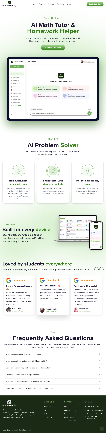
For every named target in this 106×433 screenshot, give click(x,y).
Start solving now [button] (53, 47)
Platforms (51, 4)
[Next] (101, 269)
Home (34, 4)
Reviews (67, 410)
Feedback (67, 414)
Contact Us (48, 417)
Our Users (60, 4)
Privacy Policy (69, 417)
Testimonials (48, 414)
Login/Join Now (95, 4)
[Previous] (96, 269)
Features (42, 4)
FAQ (65, 407)
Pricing (46, 410)
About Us (47, 407)
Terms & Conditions (71, 421)
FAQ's (69, 4)
